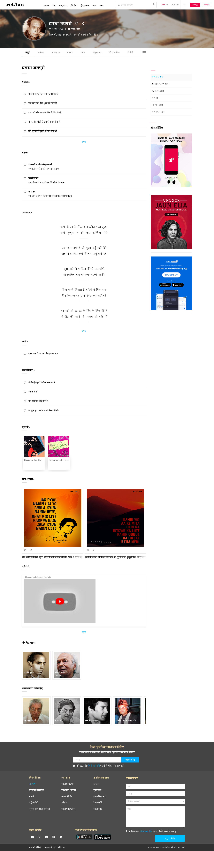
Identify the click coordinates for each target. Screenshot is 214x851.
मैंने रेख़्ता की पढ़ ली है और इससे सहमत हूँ (100, 765)
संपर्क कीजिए (66, 796)
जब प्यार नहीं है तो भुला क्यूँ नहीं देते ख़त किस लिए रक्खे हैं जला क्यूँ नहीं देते (56, 557)
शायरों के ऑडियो (158, 112)
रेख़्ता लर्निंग (98, 802)
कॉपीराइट (61, 847)
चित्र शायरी (114, 53)
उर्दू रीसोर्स (33, 802)
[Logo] (15, 5)
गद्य (94, 5)
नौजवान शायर (157, 105)
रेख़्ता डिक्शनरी (99, 796)
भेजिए (172, 838)
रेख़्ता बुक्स (97, 809)
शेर (83, 53)
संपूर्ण (27, 53)
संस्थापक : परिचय (68, 790)
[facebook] (32, 837)
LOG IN (175, 4)
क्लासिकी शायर (158, 91)
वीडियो (131, 53)
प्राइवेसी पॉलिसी (35, 847)
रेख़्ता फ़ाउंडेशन (67, 784)
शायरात (155, 98)
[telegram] (60, 837)
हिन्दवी (96, 784)
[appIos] (102, 837)
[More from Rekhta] (185, 5)
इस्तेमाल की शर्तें (49, 847)
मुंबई (73, 29)
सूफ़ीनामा (97, 790)
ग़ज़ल (56, 53)
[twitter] (39, 837)
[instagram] (53, 837)
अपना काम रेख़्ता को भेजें (39, 809)
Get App (195, 5)
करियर (64, 802)
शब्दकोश (63, 5)
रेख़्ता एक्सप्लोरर (68, 809)
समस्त (84, 142)
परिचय (41, 53)
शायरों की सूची (157, 77)
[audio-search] (154, 4)
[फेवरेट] (76, 23)
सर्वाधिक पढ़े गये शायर (160, 84)
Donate (206, 5)
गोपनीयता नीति (93, 765)
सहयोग (32, 784)
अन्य (101, 5)
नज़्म (70, 53)
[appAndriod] (84, 837)
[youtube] (46, 837)
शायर (46, 5)
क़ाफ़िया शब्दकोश (36, 790)
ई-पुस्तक (97, 53)
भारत (78, 29)
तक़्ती (31, 796)
